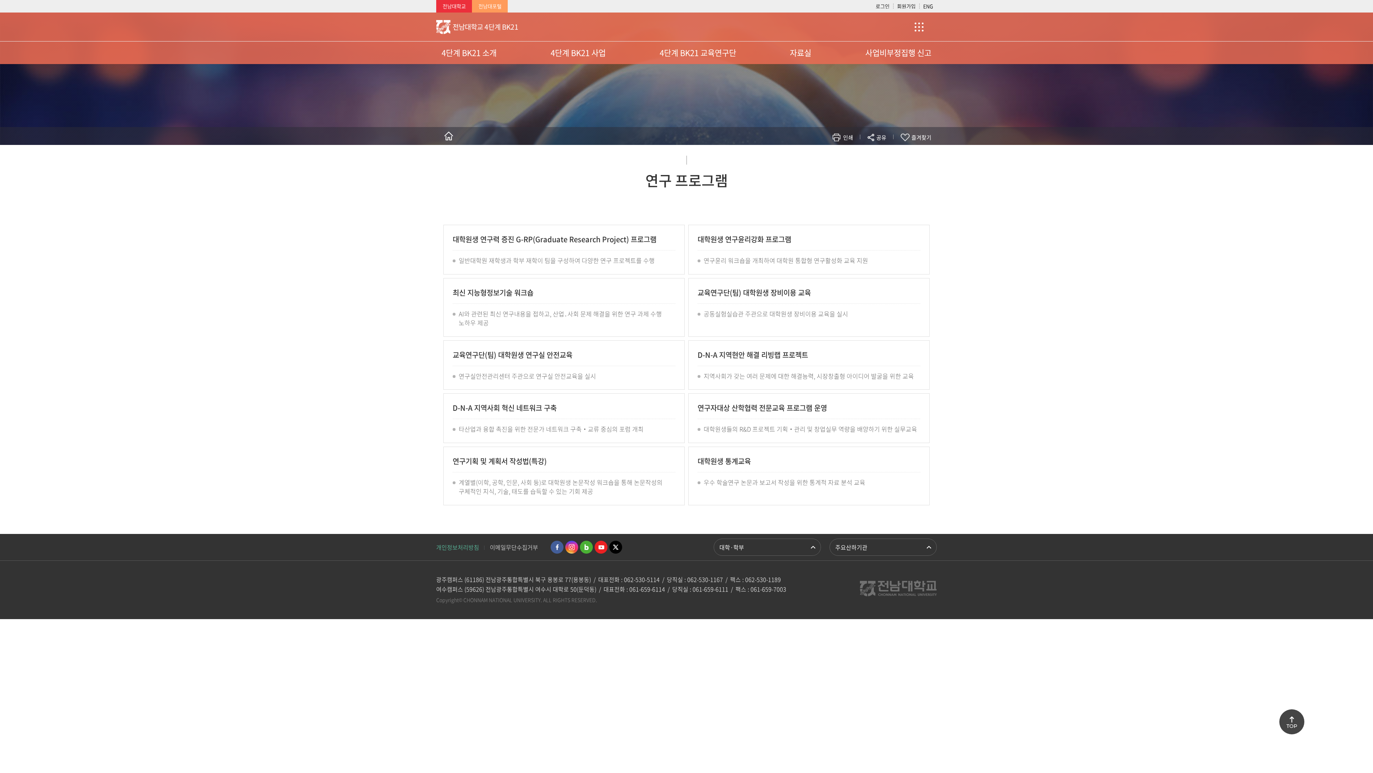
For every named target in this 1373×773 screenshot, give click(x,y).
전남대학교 (454, 6)
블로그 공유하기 (849, 158)
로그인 (883, 6)
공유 (881, 137)
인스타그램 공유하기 (860, 158)
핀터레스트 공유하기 (839, 158)
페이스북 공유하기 (806, 158)
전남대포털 (490, 6)
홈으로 (448, 136)
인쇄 (848, 137)
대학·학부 (731, 547)
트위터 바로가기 (615, 547)
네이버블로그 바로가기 (586, 547)
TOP (1291, 726)
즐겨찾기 (921, 137)
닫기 (886, 154)
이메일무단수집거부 (514, 547)
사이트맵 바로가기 (919, 27)
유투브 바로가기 (601, 547)
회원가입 (906, 6)
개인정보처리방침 (457, 547)
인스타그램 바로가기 (571, 547)
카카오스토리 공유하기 (828, 158)
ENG (928, 6)
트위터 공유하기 (817, 158)
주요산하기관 (851, 547)
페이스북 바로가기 (557, 547)
